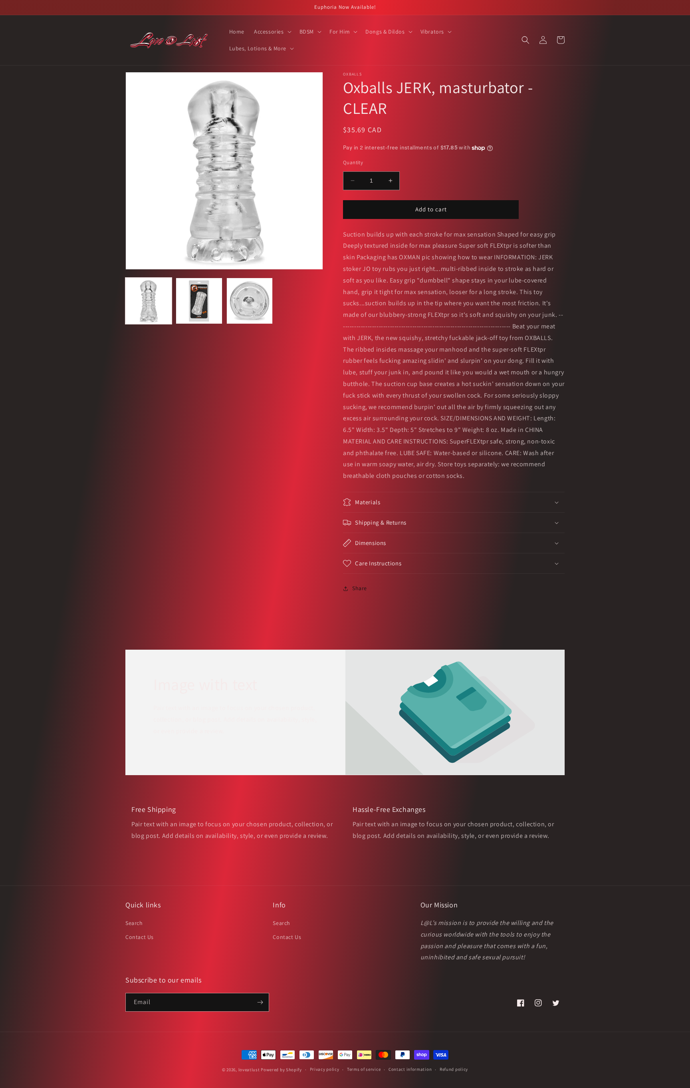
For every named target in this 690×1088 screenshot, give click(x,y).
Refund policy (454, 1069)
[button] (272, 31)
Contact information (410, 1069)
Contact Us (139, 937)
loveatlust (249, 1069)
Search (134, 923)
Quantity (353, 162)
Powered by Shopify (281, 1069)
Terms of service (364, 1069)
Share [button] (359, 588)
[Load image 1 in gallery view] (148, 301)
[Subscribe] (260, 1002)
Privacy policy (324, 1069)
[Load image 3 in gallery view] (249, 301)
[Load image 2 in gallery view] (199, 301)
